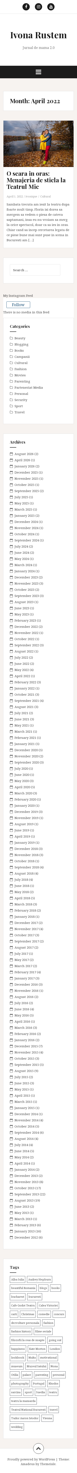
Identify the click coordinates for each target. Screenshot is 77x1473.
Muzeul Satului (36, 1366)
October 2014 (24, 1126)
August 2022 (24, 651)
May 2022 (22, 670)
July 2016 (21, 1003)
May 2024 (22, 559)
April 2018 (22, 898)
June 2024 (22, 552)
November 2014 (26, 1120)
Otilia (14, 1375)
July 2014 (21, 1145)
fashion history (21, 1331)
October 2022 (24, 639)
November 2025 (26, 478)
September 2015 (27, 1064)
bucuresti (34, 1297)
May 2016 (22, 1015)
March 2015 (23, 1101)
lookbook (17, 1357)
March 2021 (23, 731)
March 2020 (23, 793)
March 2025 (23, 509)
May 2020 (22, 781)
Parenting (22, 381)
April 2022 (22, 676)
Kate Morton (37, 1349)
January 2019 (25, 842)
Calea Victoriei (48, 1305)
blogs (43, 1288)
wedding (17, 1427)
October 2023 (24, 589)
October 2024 (24, 534)
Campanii (22, 356)
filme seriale (43, 1331)
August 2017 (24, 947)
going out (55, 1340)
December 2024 (26, 522)
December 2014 (26, 1114)
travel (54, 1410)
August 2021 (24, 707)
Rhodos (53, 1383)
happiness (18, 1349)
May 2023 (22, 614)
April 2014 (22, 1163)
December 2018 (26, 848)
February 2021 (25, 737)
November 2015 (26, 1052)
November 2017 (26, 929)
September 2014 (27, 1132)
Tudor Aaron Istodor (24, 1418)
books (55, 1288)
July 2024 (21, 546)
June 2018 (22, 886)
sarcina (16, 1392)
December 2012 (26, 1237)
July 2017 (21, 953)
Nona (54, 1366)
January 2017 (25, 978)
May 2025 (22, 503)
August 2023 (24, 602)
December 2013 (26, 1175)
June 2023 (22, 608)
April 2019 (22, 836)
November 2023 (26, 583)
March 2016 (23, 1027)
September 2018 (27, 867)
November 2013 (26, 1182)
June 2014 (22, 1151)
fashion (48, 1323)
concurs (59, 1314)
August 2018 (24, 873)
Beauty (20, 338)
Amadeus (28, 1464)
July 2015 (21, 1077)
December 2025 (26, 472)
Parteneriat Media (29, 387)
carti (14, 1314)
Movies (20, 375)
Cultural (45, 196)
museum (16, 1366)
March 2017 (23, 966)
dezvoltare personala (25, 1323)
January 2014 (25, 1169)
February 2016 (25, 1034)
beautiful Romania (23, 1288)
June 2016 (22, 1009)
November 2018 (26, 855)
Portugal (38, 1383)
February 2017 (25, 972)
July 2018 (21, 879)
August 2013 (24, 1200)
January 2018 (25, 916)
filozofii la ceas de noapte (27, 1340)
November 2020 (26, 756)
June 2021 (22, 719)
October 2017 (24, 935)
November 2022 (26, 633)
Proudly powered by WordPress (31, 1459)
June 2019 (22, 830)
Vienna (47, 1418)
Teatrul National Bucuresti (28, 1410)
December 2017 (26, 923)
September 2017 (27, 941)
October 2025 (24, 484)
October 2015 (24, 1058)
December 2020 (26, 750)
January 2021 (25, 744)
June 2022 (22, 663)
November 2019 (26, 818)
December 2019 (26, 811)
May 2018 (22, 892)
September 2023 (27, 596)
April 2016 (22, 1021)
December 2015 (26, 1046)
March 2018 (23, 904)
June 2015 (22, 1083)
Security (21, 400)
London (55, 1349)
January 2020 (25, 805)
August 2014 (24, 1138)
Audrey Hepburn (39, 1279)
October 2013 (24, 1188)
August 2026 (24, 454)
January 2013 (25, 1231)
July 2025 (21, 497)
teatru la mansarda (23, 1401)
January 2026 (25, 466)
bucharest (17, 1297)
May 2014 (22, 1157)
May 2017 (22, 960)
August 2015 (24, 1071)
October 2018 (24, 861)
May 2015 (22, 1089)
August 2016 (24, 997)
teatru (53, 1392)
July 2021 (21, 713)
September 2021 (27, 700)
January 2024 (25, 571)
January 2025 (25, 515)
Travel (20, 412)
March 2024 (23, 565)
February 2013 (25, 1225)
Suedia (40, 1392)
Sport (19, 406)
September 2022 (27, 645)
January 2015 (25, 1108)
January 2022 (25, 688)
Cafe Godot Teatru (23, 1305)
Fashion (21, 369)
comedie (44, 1314)
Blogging (21, 344)
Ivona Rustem (38, 35)
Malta (32, 1357)
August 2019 (24, 824)
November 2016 (26, 990)
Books (19, 350)
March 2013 (23, 1219)
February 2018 (25, 910)
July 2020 (21, 768)
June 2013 (22, 1206)
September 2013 (27, 1194)
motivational (48, 1357)
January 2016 (25, 1040)
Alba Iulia (17, 1279)
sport (28, 1392)
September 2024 (27, 540)
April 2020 (22, 787)
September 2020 (27, 762)
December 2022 (26, 626)
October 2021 (24, 694)
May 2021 (22, 725)
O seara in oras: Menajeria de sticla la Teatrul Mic (36, 179)
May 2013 (22, 1212)
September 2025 (27, 491)
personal (58, 1375)
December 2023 (26, 577)
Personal (21, 393)
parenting (41, 1375)
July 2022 (21, 657)
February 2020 (25, 799)
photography (20, 1383)
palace (26, 1375)
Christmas (27, 1314)
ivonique (31, 196)
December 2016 (26, 984)
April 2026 (22, 460)
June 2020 (22, 774)
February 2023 (25, 620)
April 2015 (22, 1095)
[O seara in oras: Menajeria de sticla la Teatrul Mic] (42, 149)
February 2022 (25, 682)
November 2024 (26, 528)
